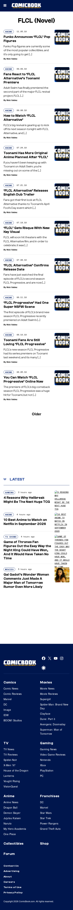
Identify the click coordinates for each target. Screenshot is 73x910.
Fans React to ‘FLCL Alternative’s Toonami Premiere (22, 78)
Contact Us (11, 865)
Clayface (45, 713)
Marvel (8, 699)
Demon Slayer (12, 813)
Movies (9, 569)
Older (36, 413)
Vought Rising (12, 781)
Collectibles (14, 844)
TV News (9, 749)
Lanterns (9, 776)
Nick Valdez (12, 58)
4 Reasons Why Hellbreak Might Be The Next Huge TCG (27, 500)
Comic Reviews (13, 694)
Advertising (11, 871)
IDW (6, 715)
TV (6, 743)
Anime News (11, 802)
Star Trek (45, 818)
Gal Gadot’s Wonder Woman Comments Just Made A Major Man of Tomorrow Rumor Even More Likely (26, 581)
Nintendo (45, 760)
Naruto (8, 823)
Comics (10, 682)
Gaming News (48, 749)
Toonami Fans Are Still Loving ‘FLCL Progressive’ (25, 342)
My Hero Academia (15, 828)
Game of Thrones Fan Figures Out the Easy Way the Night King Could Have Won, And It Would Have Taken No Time (27, 550)
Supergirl (45, 699)
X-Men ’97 (10, 765)
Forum (9, 854)
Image (7, 709)
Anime (8, 31)
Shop (44, 844)
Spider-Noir (10, 760)
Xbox (43, 765)
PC (42, 776)
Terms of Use (12, 887)
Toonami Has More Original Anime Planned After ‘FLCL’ (26, 155)
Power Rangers (49, 823)
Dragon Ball (11, 807)
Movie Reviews (49, 694)
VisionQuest (11, 786)
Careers (9, 882)
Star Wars (46, 813)
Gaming (9, 492)
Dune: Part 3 (47, 719)
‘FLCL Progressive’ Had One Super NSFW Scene (26, 305)
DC (5, 704)
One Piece (10, 834)
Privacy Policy (13, 892)
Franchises (49, 796)
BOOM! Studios (13, 720)
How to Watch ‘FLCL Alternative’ (20, 118)
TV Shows (10, 536)
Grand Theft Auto (50, 828)
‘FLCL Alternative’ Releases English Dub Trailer (26, 193)
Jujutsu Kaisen (12, 818)
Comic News (11, 688)
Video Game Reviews (53, 754)
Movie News (47, 688)
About (8, 876)
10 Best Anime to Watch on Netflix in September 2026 (25, 522)
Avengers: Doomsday (53, 724)
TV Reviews (11, 754)
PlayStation (47, 770)
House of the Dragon (16, 770)
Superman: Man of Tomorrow (51, 731)
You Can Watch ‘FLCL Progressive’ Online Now (23, 379)
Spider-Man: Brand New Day (54, 706)
